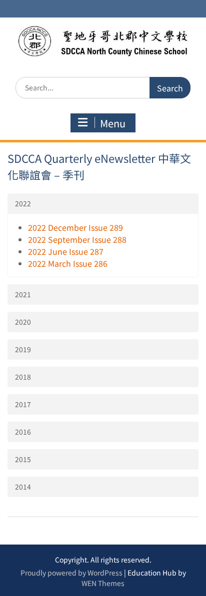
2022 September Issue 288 (77, 239)
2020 (23, 322)
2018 (23, 377)
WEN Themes (103, 583)
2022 (23, 203)
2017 (23, 404)
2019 (23, 349)
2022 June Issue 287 (66, 251)
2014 (23, 487)
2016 (23, 432)
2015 (23, 459)
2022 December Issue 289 (75, 227)
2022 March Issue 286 (68, 263)
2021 (23, 294)
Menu (113, 123)
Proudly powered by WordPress (71, 573)
